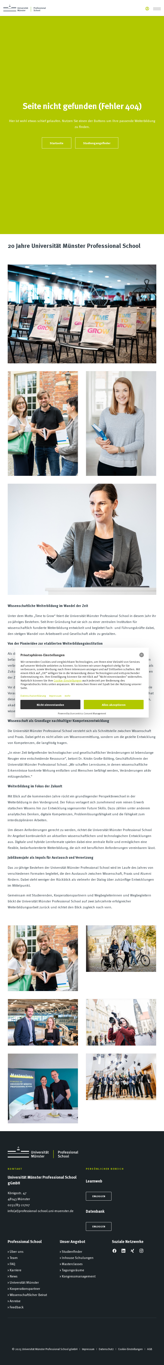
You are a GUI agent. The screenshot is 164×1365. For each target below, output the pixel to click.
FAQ (12, 1263)
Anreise (15, 1300)
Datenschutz (106, 1349)
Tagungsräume (73, 1269)
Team (14, 1257)
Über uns (16, 1251)
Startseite (56, 143)
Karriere (15, 1269)
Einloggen (98, 1196)
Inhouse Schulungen (78, 1257)
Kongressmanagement (78, 1276)
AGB (149, 1349)
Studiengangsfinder (96, 143)
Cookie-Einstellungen (130, 1349)
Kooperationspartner (25, 1288)
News (14, 1276)
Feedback (17, 1307)
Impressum (88, 1349)
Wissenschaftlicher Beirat (28, 1294)
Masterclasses (72, 1263)
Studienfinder (72, 1251)
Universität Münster (24, 1282)
